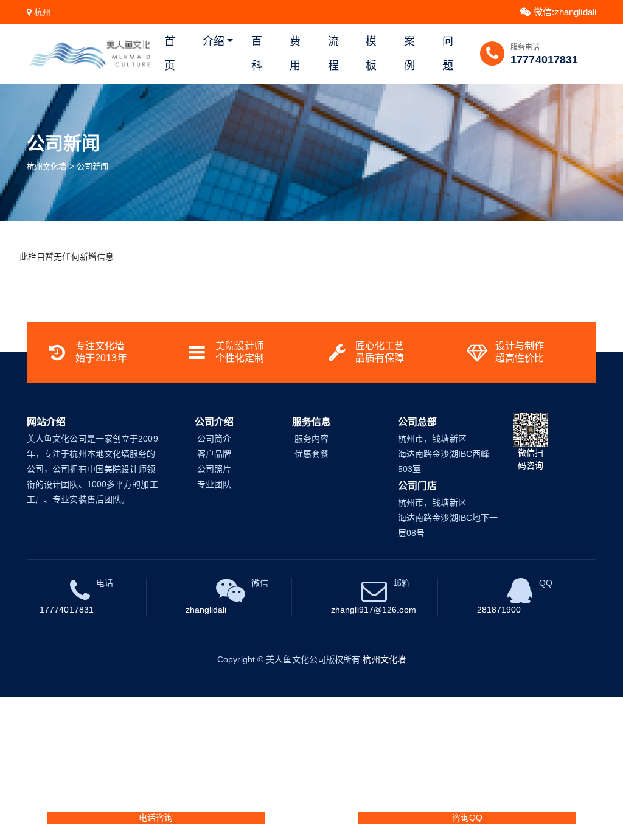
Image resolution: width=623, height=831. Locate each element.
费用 (295, 53)
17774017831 (544, 60)
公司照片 (214, 469)
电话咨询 (156, 817)
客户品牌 (214, 454)
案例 (409, 53)
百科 (256, 53)
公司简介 (214, 438)
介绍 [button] (213, 41)
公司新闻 (92, 166)
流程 (333, 53)
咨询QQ (467, 817)
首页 (169, 53)
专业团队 (214, 484)
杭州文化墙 (47, 166)
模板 (371, 53)
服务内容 (311, 438)
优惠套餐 (311, 454)
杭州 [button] (42, 12)
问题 (447, 53)
